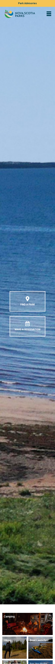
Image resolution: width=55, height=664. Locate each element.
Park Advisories (27, 3)
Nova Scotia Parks (20, 14)
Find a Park (27, 304)
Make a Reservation (27, 329)
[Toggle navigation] (49, 14)
